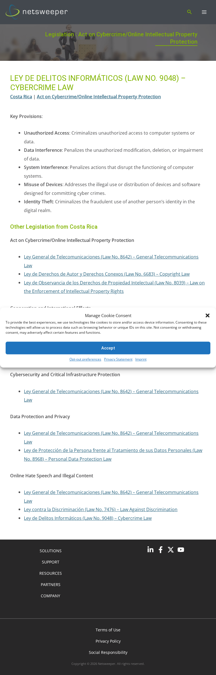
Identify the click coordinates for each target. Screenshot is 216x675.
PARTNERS (50, 584)
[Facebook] (160, 549)
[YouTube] (180, 549)
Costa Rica (21, 96)
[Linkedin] (150, 549)
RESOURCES (50, 573)
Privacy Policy (108, 641)
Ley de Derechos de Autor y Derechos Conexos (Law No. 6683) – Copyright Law (107, 274)
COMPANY (50, 595)
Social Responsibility (108, 652)
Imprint (141, 359)
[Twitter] (170, 549)
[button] (207, 315)
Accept (108, 348)
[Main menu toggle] (204, 12)
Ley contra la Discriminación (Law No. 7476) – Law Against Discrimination (100, 509)
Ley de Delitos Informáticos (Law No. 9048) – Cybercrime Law (88, 518)
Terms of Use (108, 629)
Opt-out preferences (85, 359)
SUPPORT (50, 562)
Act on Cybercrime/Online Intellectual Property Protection (99, 96)
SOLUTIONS (51, 550)
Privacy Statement (118, 359)
